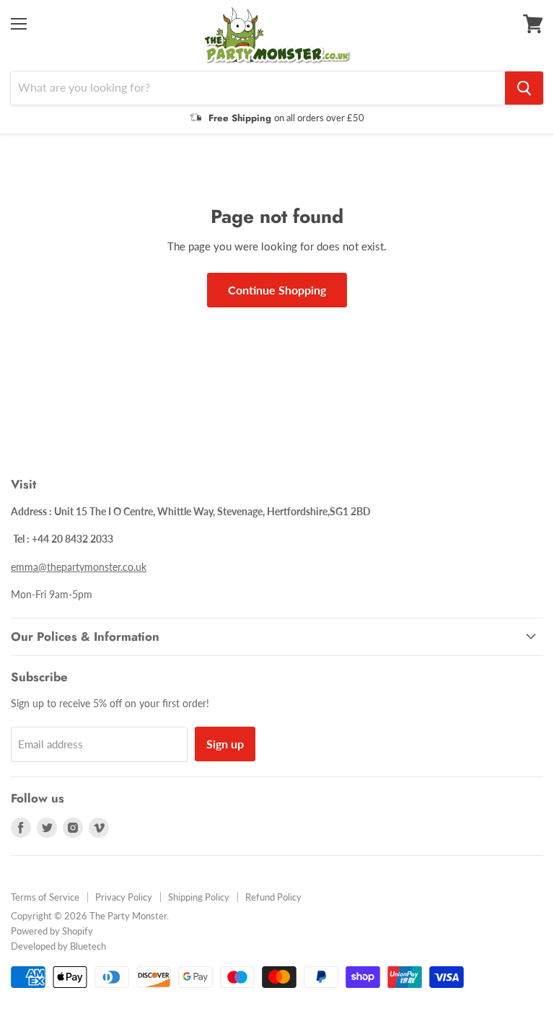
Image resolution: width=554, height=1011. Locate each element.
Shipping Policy (198, 897)
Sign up (225, 743)
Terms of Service (45, 897)
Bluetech (88, 946)
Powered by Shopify (52, 931)
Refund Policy (273, 897)
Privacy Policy (123, 897)
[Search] (524, 88)
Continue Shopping (277, 290)
